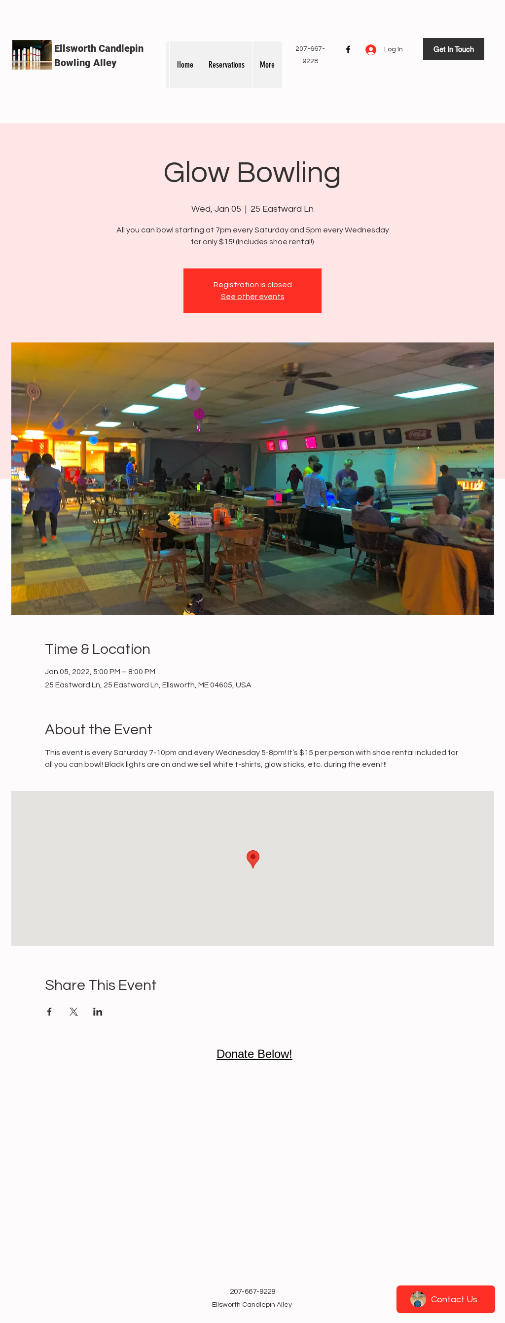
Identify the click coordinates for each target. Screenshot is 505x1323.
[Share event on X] (73, 1012)
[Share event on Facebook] (49, 1012)
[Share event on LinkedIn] (98, 1012)
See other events (253, 297)
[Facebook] (348, 49)
